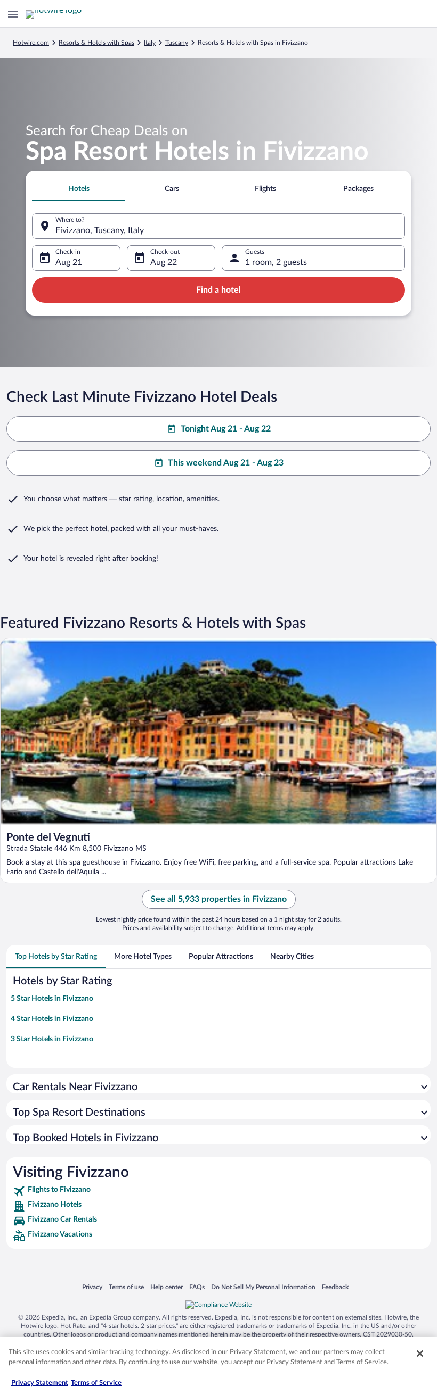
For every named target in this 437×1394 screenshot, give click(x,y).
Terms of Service (96, 1383)
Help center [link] (166, 1286)
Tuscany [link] (176, 42)
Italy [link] (150, 42)
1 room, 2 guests (276, 262)
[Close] (420, 1353)
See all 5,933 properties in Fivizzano (219, 899)
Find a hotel (218, 290)
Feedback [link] (335, 1286)
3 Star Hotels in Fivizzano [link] (52, 1039)
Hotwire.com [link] (31, 42)
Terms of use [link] (126, 1286)
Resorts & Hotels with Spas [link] (96, 42)
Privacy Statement (39, 1383)
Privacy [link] (92, 1286)
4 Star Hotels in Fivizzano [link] (52, 1019)
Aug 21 (68, 262)
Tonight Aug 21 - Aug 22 (226, 429)
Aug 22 (163, 262)
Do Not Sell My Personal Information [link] (263, 1286)
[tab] (78, 189)
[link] (218, 1191)
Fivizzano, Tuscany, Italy (99, 230)
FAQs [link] (197, 1286)
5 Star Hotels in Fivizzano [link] (52, 998)
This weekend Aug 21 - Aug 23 (226, 463)
